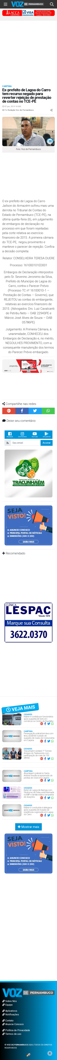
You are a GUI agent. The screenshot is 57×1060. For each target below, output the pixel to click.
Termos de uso (13, 1034)
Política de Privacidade (17, 1030)
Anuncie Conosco (14, 1024)
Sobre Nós (11, 1001)
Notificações (12, 1014)
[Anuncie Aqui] (28, 525)
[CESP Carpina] (28, 367)
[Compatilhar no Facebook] (21, 411)
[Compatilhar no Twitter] (35, 411)
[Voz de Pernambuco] (27, 3)
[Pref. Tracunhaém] (28, 473)
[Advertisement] (28, 50)
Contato (9, 1020)
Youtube (35, 437)
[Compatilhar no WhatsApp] (48, 411)
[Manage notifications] (49, 1053)
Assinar (47, 442)
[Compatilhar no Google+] (8, 411)
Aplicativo (46, 437)
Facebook (10, 437)
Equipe (9, 1004)
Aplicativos (11, 1010)
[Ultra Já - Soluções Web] (28, 1054)
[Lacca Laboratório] (28, 12)
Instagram (22, 437)
